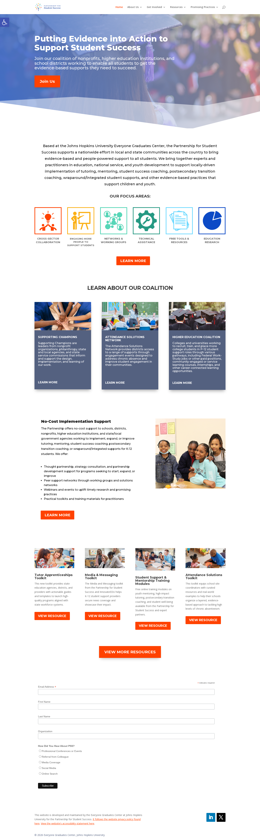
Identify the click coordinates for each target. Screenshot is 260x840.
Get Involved (154, 7)
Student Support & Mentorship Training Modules (152, 580)
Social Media (49, 768)
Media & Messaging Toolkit (101, 576)
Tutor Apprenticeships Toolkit (53, 576)
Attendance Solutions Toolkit (204, 576)
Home (119, 7)
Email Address (47, 686)
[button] (4, 22)
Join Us (47, 81)
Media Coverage (51, 762)
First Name (44, 701)
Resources (176, 7)
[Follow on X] (221, 817)
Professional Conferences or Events (62, 751)
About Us (133, 7)
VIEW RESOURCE (52, 616)
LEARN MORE (133, 261)
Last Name (44, 716)
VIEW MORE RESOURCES (130, 652)
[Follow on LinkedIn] (210, 817)
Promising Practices (203, 7)
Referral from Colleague (55, 756)
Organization (45, 731)
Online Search (50, 773)
